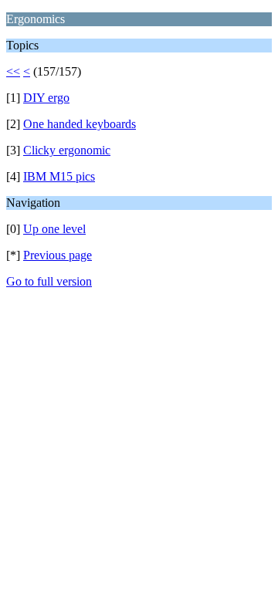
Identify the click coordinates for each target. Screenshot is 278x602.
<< (13, 71)
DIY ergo (46, 97)
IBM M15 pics (59, 176)
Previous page (57, 255)
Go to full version (49, 281)
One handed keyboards (79, 123)
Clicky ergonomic (66, 150)
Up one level (54, 228)
